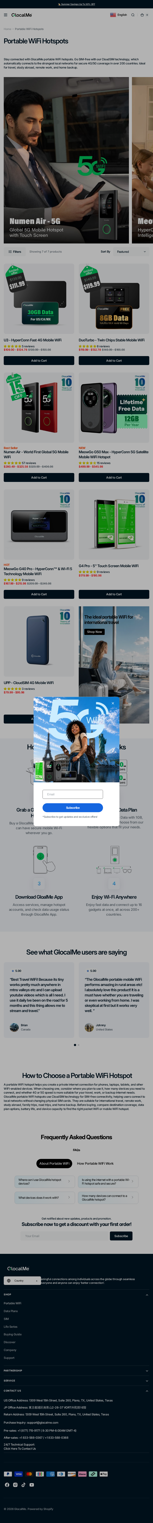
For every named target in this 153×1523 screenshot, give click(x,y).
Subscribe (73, 808)
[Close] (113, 703)
